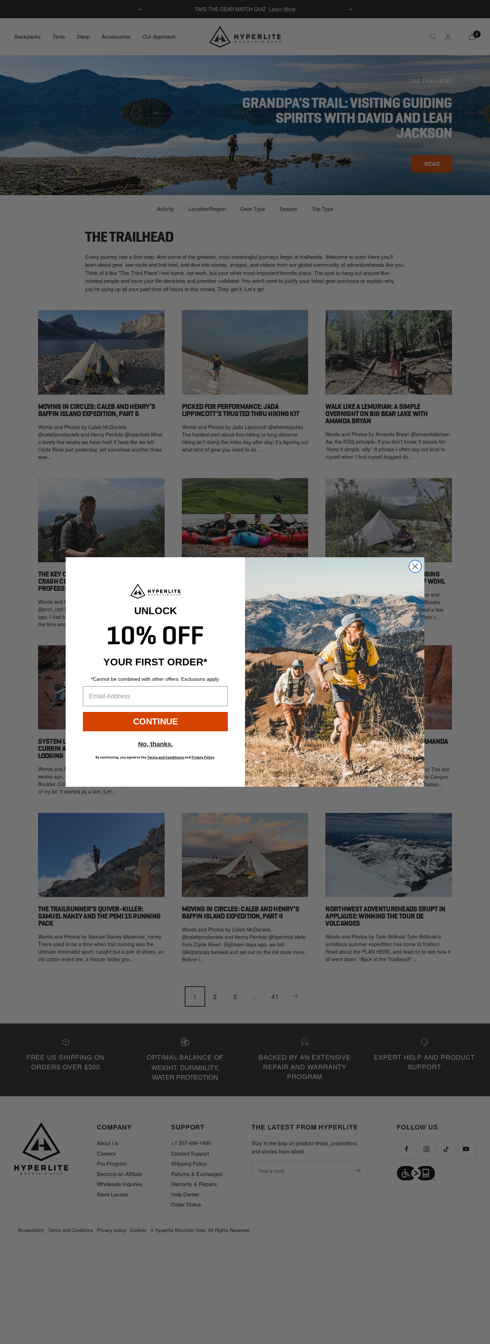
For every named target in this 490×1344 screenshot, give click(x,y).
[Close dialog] (415, 566)
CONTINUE (155, 721)
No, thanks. (155, 744)
